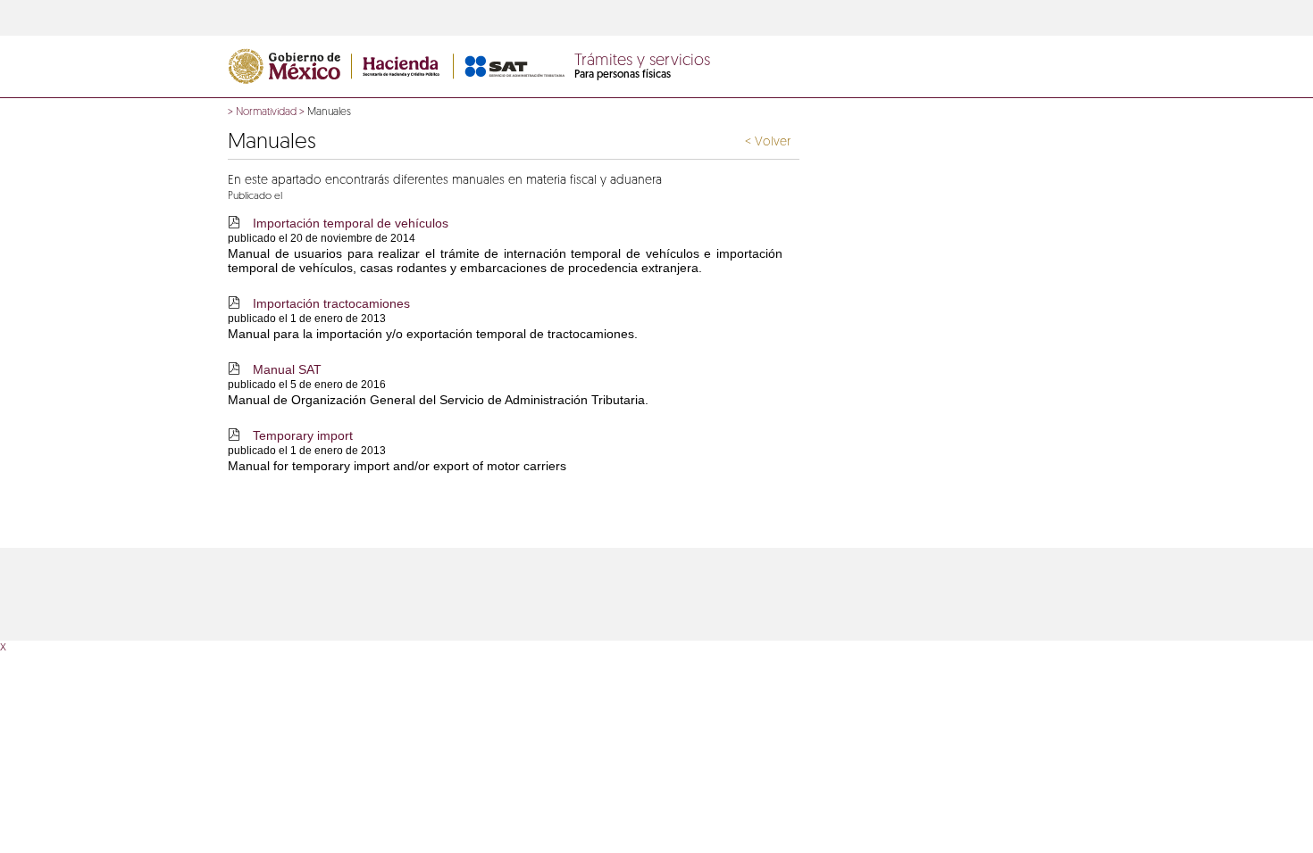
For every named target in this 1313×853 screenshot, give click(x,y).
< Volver (767, 142)
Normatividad (266, 112)
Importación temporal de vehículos (350, 223)
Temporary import (303, 435)
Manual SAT (287, 369)
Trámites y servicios (642, 62)
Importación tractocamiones (331, 303)
